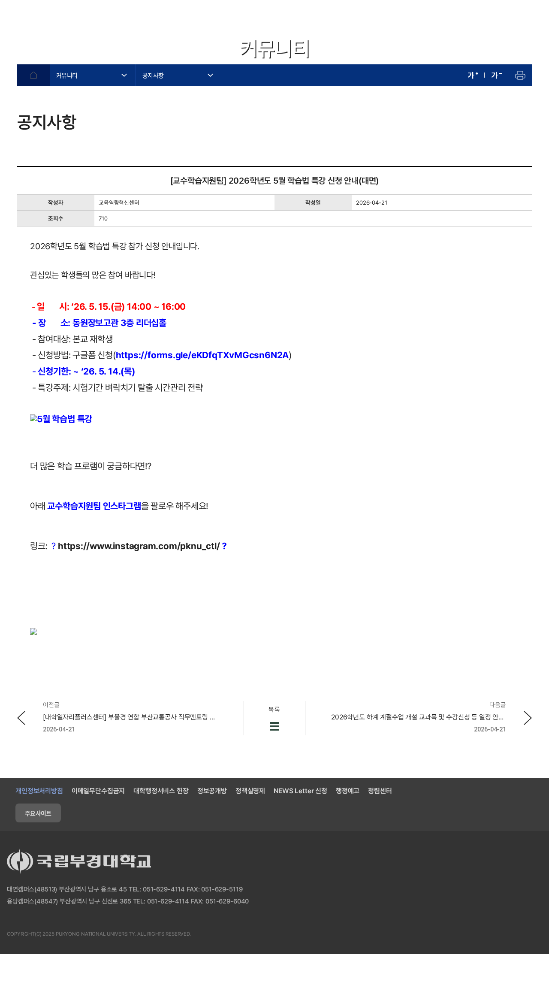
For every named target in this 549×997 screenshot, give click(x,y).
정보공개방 (212, 791)
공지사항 (152, 75)
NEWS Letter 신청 (300, 791)
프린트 (520, 75)
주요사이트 (38, 813)
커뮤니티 (66, 75)
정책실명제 (250, 791)
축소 (496, 75)
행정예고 (347, 791)
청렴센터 (380, 791)
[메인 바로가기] (55, 20)
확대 (473, 75)
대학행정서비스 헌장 (160, 791)
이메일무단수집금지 (98, 791)
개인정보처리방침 (39, 791)
